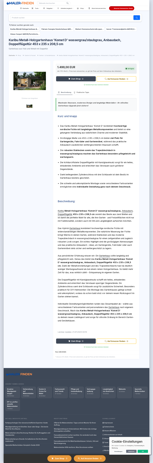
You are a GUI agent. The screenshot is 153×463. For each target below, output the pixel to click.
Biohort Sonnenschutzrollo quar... (89, 29)
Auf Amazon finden (116, 79)
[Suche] (67, 3)
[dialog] (130, 446)
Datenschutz (109, 427)
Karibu (61, 211)
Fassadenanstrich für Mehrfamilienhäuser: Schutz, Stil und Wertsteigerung (76, 442)
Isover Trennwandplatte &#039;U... (121, 29)
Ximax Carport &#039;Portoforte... (24, 34)
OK (143, 451)
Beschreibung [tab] (66, 92)
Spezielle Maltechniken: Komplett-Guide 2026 (22, 445)
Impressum (108, 423)
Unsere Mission (110, 431)
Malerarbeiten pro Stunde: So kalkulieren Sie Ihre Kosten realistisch (26, 440)
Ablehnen (131, 451)
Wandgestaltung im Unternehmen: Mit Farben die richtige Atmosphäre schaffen (75, 430)
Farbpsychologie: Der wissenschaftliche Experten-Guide (26, 423)
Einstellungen (118, 451)
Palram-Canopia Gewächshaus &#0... (57, 29)
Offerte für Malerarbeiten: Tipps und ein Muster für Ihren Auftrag (75, 424)
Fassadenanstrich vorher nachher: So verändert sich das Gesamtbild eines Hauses (75, 436)
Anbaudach (127, 211)
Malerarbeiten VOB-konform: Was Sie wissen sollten (73, 447)
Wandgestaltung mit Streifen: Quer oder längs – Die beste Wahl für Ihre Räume (26, 428)
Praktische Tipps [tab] (83, 92)
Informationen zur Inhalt (113, 434)
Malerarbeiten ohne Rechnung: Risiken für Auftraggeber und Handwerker (27, 434)
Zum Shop (76, 79)
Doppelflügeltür (65, 214)
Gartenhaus (74, 228)
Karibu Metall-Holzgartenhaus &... (24, 29)
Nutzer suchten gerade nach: (22, 25)
